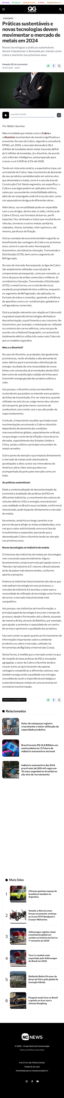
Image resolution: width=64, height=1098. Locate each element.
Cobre (45, 133)
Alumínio (9, 137)
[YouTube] (37, 1081)
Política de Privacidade (32, 1063)
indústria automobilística (14, 700)
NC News (6, 2)
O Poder (41, 2)
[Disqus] (32, 824)
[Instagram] (26, 1081)
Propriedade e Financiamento (32, 1071)
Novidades (8, 18)
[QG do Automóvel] (32, 9)
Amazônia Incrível (54, 2)
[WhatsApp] (48, 66)
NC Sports (16, 2)
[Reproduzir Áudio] (5, 115)
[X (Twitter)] (59, 66)
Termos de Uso (32, 1067)
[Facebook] (53, 66)
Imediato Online (29, 2)
